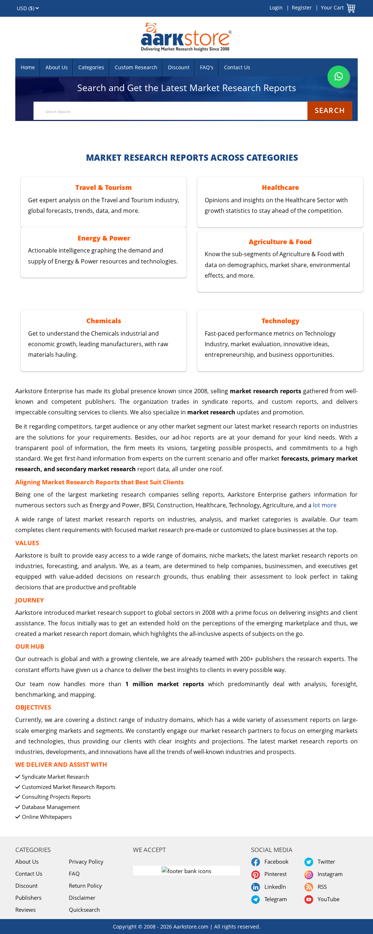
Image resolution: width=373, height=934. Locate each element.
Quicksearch (84, 909)
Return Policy (85, 885)
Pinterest (274, 874)
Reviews (25, 909)
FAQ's (206, 67)
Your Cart (332, 7)
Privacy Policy (86, 861)
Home (28, 67)
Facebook (275, 861)
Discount (178, 67)
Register (302, 7)
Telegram (274, 899)
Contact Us (237, 67)
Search (330, 110)
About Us (57, 67)
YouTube (327, 899)
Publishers (28, 897)
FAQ (74, 873)
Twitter (325, 861)
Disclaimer (82, 897)
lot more (325, 505)
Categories (91, 67)
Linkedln (274, 886)
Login (276, 7)
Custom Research (136, 67)
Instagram (329, 874)
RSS (321, 886)
